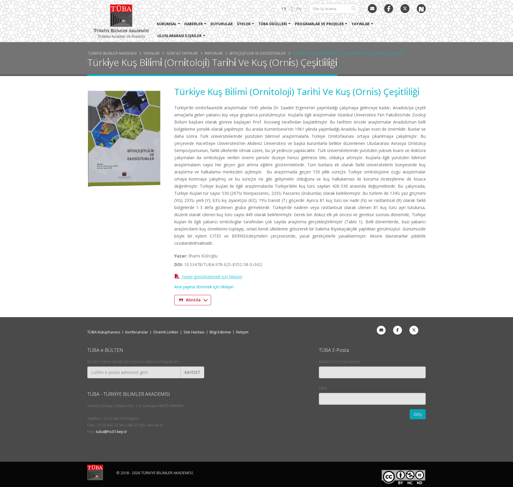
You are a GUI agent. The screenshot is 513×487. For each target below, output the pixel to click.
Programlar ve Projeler (319, 23)
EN (299, 8)
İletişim (242, 332)
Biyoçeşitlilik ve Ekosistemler (257, 53)
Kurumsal (167, 23)
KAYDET (192, 372)
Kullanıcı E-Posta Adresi (339, 361)
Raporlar (214, 53)
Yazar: (180, 256)
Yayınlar (361, 23)
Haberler (193, 23)
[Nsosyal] (421, 8)
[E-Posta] (372, 8)
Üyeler (244, 23)
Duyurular (221, 23)
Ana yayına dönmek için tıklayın (204, 287)
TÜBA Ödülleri (272, 23)
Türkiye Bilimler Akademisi (112, 53)
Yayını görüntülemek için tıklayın (211, 276)
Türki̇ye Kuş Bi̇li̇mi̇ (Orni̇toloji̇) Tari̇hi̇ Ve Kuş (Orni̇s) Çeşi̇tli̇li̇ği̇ (348, 53)
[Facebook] (397, 330)
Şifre (323, 387)
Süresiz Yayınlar (182, 53)
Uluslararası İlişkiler (179, 35)
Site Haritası (194, 332)
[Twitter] (404, 8)
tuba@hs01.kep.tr (111, 431)
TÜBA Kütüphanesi (103, 332)
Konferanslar (136, 332)
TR (283, 8)
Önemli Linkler (165, 332)
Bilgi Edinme (220, 332)
